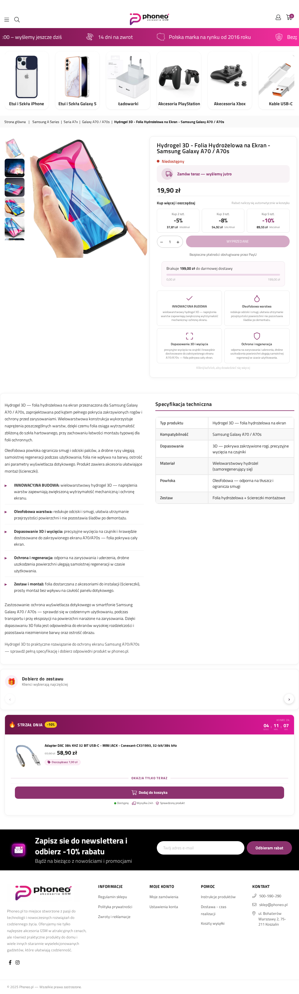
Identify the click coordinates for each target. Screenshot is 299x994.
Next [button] (142, 197)
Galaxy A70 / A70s (96, 122)
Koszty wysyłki (213, 923)
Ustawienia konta (164, 907)
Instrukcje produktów (218, 897)
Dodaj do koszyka (153, 792)
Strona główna (15, 122)
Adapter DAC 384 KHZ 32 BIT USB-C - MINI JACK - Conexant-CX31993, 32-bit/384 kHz (111, 745)
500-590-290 (270, 895)
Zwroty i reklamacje (114, 916)
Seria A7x (71, 122)
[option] (86, 197)
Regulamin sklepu (112, 897)
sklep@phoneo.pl (273, 904)
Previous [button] (31, 197)
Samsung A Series (45, 122)
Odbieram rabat (269, 848)
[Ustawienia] (278, 19)
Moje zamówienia (164, 897)
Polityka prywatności (115, 907)
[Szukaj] (17, 19)
